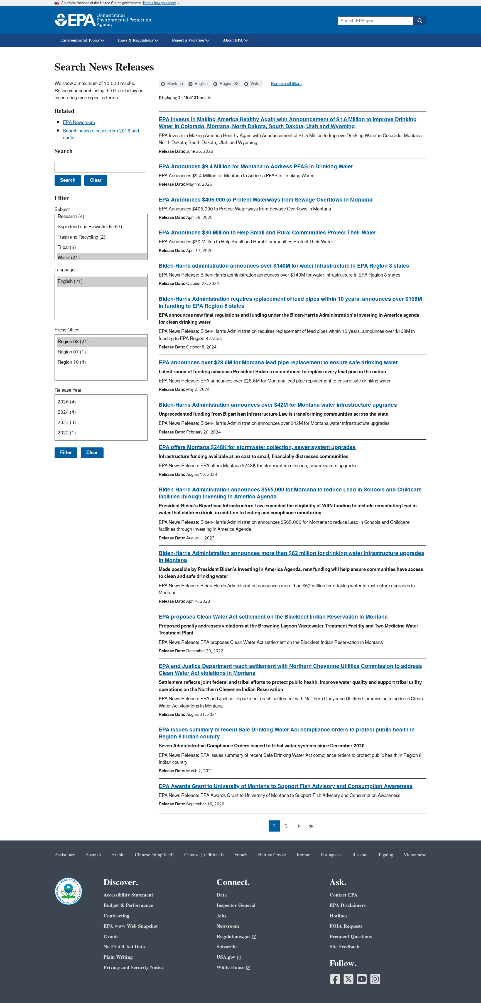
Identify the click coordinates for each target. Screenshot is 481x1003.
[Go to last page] (310, 826)
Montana (174, 84)
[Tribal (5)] (102, 248)
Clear (92, 453)
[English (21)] (102, 282)
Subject (62, 210)
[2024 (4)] (102, 412)
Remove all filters (286, 84)
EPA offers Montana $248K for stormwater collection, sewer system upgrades (257, 447)
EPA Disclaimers (348, 905)
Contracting (116, 916)
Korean (303, 855)
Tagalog (385, 855)
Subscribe (227, 947)
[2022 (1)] (102, 433)
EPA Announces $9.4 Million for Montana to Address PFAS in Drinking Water (256, 166)
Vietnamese (415, 855)
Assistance (65, 855)
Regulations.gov (234, 936)
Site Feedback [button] (344, 947)
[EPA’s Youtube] (361, 979)
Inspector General (236, 905)
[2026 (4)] (102, 402)
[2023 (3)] (102, 423)
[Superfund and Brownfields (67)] (102, 227)
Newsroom (228, 926)
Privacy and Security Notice (134, 967)
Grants (111, 936)
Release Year (68, 390)
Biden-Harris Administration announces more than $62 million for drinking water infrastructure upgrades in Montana (291, 557)
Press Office (67, 330)
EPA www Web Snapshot (131, 926)
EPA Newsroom (79, 123)
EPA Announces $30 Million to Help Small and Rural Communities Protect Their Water (267, 232)
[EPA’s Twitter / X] (348, 979)
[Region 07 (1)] (102, 352)
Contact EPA (344, 895)
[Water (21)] (102, 258)
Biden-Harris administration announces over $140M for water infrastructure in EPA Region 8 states (285, 266)
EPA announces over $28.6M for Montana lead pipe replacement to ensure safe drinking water (279, 362)
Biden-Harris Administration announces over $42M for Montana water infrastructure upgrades (279, 405)
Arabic (117, 855)
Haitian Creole (272, 855)
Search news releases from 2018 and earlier (101, 134)
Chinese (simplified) (154, 855)
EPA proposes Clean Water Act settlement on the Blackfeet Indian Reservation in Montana (273, 616)
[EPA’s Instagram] (375, 979)
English (200, 84)
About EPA (233, 40)
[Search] (419, 20)
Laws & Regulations (135, 40)
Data (222, 895)
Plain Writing (118, 957)
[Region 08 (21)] (102, 342)
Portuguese (331, 855)
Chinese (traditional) (204, 855)
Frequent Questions (351, 936)
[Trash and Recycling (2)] (102, 237)
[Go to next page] (298, 826)
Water (255, 84)
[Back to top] (465, 987)
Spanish (93, 855)
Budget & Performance (128, 905)
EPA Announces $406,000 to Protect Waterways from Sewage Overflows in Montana (265, 199)
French (240, 855)
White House (230, 967)
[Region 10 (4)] (102, 362)
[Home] (102, 20)
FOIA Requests (346, 926)
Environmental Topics (80, 40)
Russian (359, 855)
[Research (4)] (102, 217)
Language (65, 270)
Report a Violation (188, 40)
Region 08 (229, 84)
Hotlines (338, 916)
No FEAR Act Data (124, 947)
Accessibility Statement (128, 895)
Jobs (221, 916)
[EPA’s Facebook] (335, 979)
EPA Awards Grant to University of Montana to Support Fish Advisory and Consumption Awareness (286, 786)
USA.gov (226, 957)
